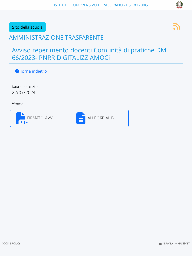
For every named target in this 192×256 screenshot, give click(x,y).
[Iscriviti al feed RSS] (177, 28)
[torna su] (181, 241)
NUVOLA (168, 243)
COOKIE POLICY (11, 243)
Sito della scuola (27, 27)
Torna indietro (33, 71)
